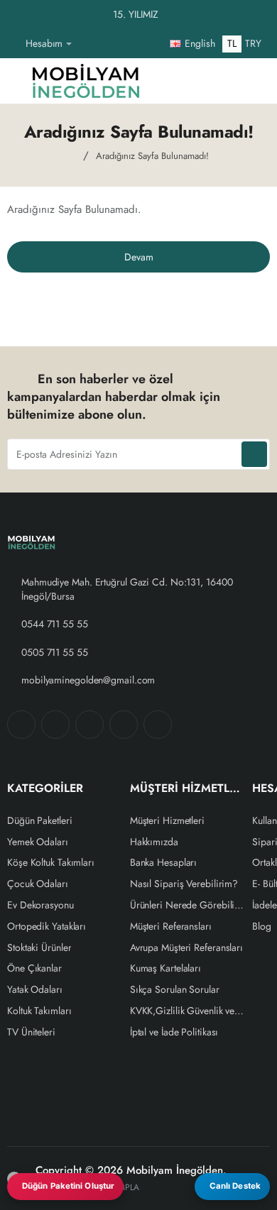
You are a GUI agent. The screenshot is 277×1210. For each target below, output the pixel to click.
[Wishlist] (166, 81)
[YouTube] (157, 724)
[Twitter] (89, 724)
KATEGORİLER (45, 788)
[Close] (262, 14)
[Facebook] (21, 724)
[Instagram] (55, 724)
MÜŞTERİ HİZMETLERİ (188, 788)
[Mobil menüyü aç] (15, 81)
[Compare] (194, 81)
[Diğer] (88, 44)
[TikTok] (123, 724)
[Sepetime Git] (251, 81)
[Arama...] (223, 81)
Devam (138, 257)
